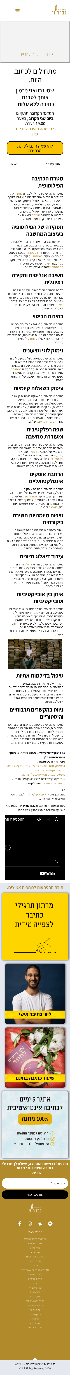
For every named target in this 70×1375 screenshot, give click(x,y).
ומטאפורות (56, 459)
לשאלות (38, 256)
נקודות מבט (30, 496)
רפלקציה (32, 252)
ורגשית (33, 452)
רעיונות (47, 263)
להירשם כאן (42, 794)
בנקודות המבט (45, 421)
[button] (17, 10)
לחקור (18, 193)
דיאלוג (28, 564)
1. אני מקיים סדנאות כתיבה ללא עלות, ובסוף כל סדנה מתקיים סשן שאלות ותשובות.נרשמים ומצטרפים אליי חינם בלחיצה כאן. (36, 770)
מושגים (36, 215)
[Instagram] (30, 1223)
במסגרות (15, 369)
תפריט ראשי (35, 1232)
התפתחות (57, 267)
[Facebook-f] (20, 1223)
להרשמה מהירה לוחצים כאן (35, 131)
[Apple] (40, 1223)
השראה (53, 507)
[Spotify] (50, 1223)
